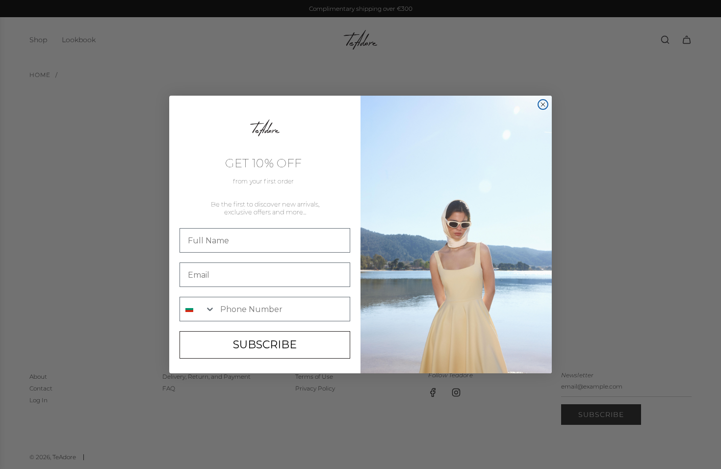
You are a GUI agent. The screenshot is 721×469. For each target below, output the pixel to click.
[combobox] (197, 309)
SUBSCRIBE (265, 344)
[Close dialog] (543, 104)
